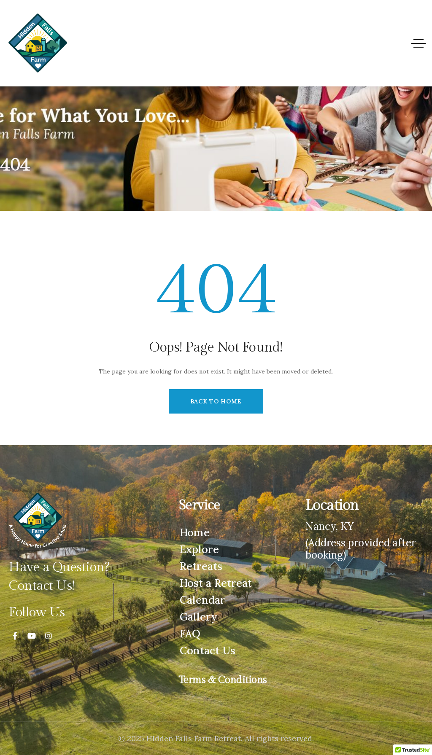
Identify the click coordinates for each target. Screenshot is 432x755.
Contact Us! (41, 586)
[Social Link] (14, 636)
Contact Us (207, 650)
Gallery (198, 616)
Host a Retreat (216, 583)
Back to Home (216, 401)
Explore (199, 549)
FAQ (190, 633)
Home (195, 532)
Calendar (202, 600)
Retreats (201, 566)
